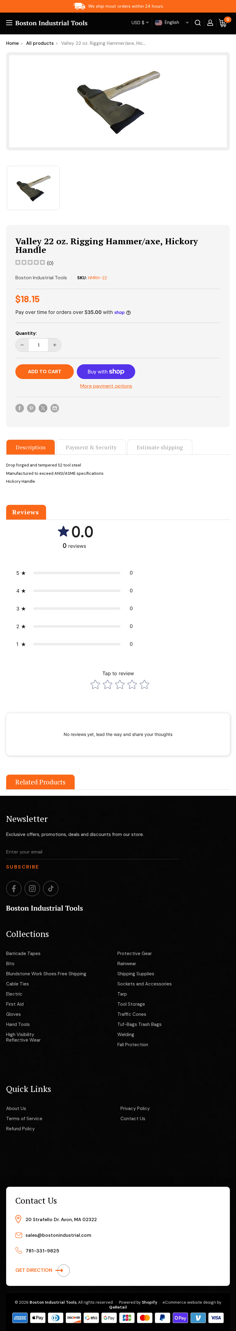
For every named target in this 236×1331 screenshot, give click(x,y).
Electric (14, 994)
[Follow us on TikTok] (50, 888)
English (171, 22)
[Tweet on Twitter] (43, 407)
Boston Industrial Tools (41, 277)
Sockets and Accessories (144, 984)
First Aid (15, 1004)
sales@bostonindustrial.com (58, 1235)
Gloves (13, 1014)
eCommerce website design (189, 1302)
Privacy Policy (135, 1108)
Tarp (122, 994)
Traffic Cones (131, 1014)
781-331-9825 (42, 1251)
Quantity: (26, 333)
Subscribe (22, 867)
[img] (30, 263)
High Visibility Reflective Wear (23, 1037)
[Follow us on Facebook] (14, 888)
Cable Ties (17, 984)
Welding (125, 1034)
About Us (16, 1108)
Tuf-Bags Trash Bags (139, 1024)
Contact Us (132, 1118)
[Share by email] (54, 407)
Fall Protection (132, 1044)
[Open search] (198, 23)
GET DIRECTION (34, 1270)
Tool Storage (131, 1004)
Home (12, 43)
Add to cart (44, 371)
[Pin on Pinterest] (31, 407)
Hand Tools (18, 1024)
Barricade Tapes (23, 953)
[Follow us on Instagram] (32, 888)
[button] (74, 573)
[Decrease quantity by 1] (22, 345)
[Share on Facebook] (19, 407)
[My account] (210, 23)
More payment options (106, 386)
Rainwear (126, 963)
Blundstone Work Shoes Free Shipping (46, 974)
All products (40, 43)
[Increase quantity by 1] (54, 345)
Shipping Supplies (135, 974)
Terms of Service (24, 1118)
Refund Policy (20, 1129)
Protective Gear (134, 953)
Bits (10, 963)
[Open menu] (9, 22)
